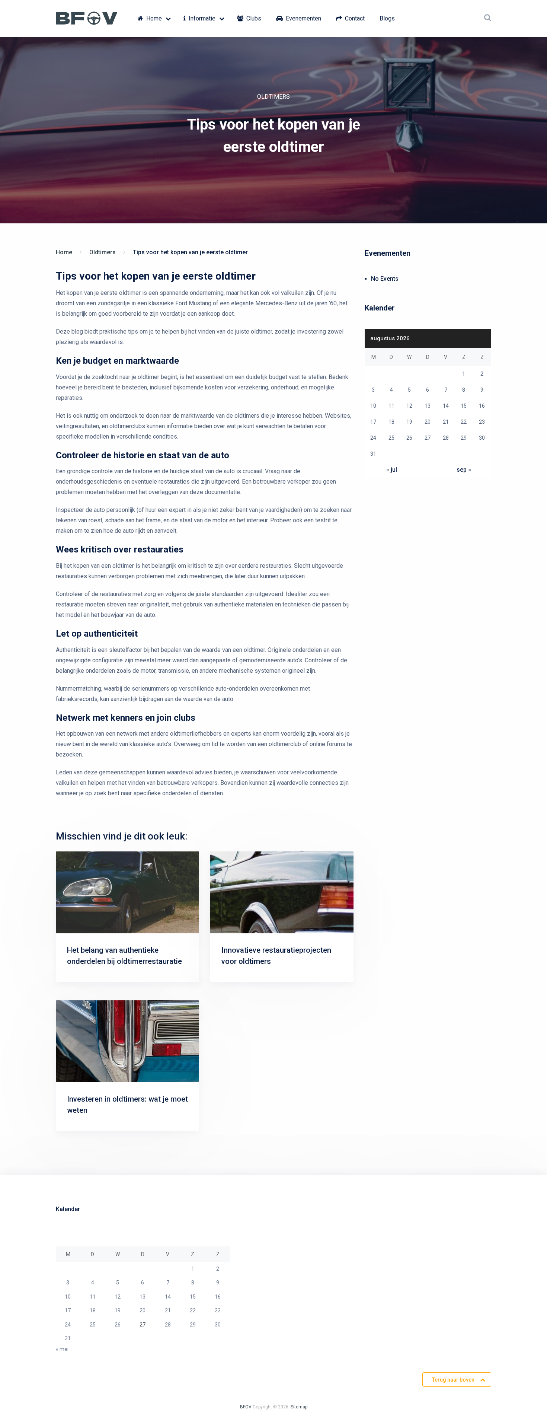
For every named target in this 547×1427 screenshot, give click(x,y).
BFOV (246, 1407)
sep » (464, 469)
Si (292, 1407)
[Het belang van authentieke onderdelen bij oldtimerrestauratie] (127, 892)
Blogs (387, 18)
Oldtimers (273, 96)
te (296, 1407)
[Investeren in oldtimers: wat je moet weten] (127, 1041)
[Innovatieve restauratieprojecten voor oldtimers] (282, 892)
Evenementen (302, 18)
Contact (354, 18)
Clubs (253, 18)
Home (153, 18)
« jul (391, 469)
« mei (62, 1349)
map (302, 1407)
